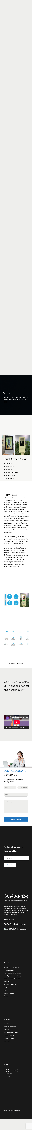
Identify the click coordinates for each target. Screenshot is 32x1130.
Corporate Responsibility (11, 1032)
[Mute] (24, 727)
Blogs (5, 990)
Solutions (7, 982)
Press (5, 987)
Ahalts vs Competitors (10, 984)
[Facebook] (5, 1070)
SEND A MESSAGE (16, 819)
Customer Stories (9, 993)
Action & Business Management (13, 973)
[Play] (6, 727)
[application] (16, 722)
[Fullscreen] (27, 727)
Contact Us (7, 1041)
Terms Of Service (9, 1035)
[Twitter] (9, 1070)
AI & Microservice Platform (11, 967)
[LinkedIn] (16, 1070)
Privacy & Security (9, 1038)
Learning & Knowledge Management (14, 976)
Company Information (10, 1027)
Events (6, 996)
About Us (6, 1024)
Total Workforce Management (12, 979)
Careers (6, 1029)
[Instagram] (13, 1070)
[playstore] (15, 931)
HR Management (9, 970)
